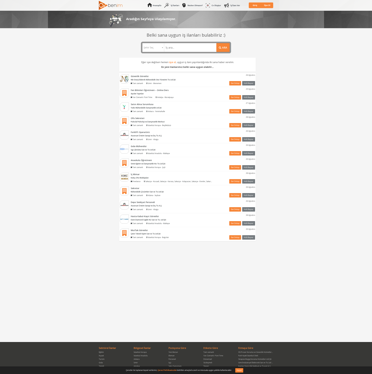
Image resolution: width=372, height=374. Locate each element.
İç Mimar (135, 174)
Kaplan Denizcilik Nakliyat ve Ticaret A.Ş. (254, 366)
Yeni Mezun (173, 352)
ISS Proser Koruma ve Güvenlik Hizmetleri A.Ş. (257, 352)
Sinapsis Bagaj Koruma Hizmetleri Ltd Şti (254, 359)
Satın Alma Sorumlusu (142, 104)
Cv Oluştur (216, 5)
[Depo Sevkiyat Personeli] (124, 205)
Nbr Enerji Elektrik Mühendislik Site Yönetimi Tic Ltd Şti (153, 79)
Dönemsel (207, 359)
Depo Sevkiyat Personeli (143, 202)
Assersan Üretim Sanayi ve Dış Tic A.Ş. (146, 135)
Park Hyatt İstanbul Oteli (248, 355)
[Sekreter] (124, 191)
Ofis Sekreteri (137, 118)
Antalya (137, 366)
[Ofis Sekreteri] (124, 121)
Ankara (137, 359)
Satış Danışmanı (175, 366)
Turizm (101, 359)
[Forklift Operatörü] (124, 135)
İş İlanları (175, 5)
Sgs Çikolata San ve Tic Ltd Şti (143, 149)
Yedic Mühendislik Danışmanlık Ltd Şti (146, 108)
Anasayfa (157, 5)
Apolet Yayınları (137, 93)
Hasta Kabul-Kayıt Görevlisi (145, 216)
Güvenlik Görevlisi (140, 76)
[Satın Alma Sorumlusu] (124, 107)
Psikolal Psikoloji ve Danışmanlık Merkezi (148, 121)
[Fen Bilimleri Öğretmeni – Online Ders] (124, 93)
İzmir (136, 362)
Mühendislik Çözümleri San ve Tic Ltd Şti (147, 191)
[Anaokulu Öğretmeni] (124, 163)
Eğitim (101, 352)
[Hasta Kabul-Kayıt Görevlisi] (124, 219)
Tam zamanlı (208, 352)
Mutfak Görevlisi (139, 230)
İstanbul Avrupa (140, 352)
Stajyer (206, 366)
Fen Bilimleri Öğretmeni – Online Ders (150, 90)
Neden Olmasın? (195, 5)
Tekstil (101, 366)
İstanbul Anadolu (141, 355)
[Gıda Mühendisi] (124, 149)
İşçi (170, 362)
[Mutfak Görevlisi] (124, 233)
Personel (172, 359)
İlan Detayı (235, 83)
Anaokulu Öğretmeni (141, 160)
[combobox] (153, 47)
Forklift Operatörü (140, 132)
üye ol (172, 62)
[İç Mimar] (124, 177)
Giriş (255, 5)
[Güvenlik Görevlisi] (124, 79)
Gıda (101, 362)
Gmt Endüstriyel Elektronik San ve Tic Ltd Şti (256, 362)
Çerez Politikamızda (167, 370)
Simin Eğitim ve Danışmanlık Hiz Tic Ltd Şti (148, 163)
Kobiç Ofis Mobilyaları (140, 178)
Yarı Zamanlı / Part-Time (213, 355)
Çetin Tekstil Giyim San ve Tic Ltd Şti (146, 233)
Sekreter (135, 188)
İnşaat (101, 355)
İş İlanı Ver (235, 5)
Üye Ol (267, 5)
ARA (224, 47)
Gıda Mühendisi (138, 146)
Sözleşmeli (207, 362)
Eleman (172, 355)
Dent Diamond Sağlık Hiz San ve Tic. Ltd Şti (148, 220)
